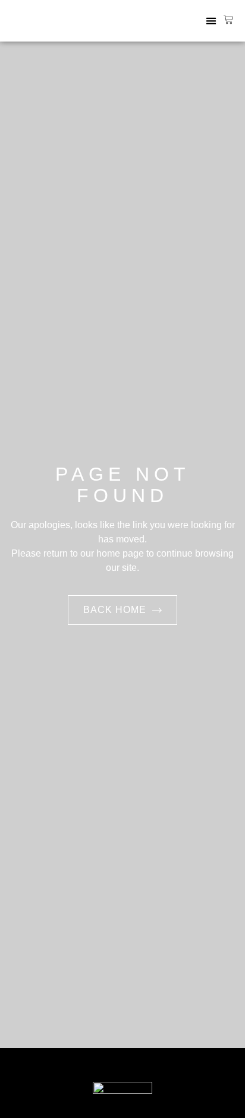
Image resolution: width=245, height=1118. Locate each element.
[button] (211, 21)
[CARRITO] (228, 19)
